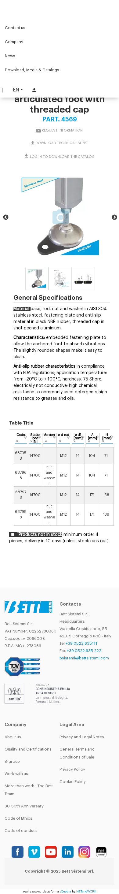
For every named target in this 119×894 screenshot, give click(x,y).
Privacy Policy (72, 769)
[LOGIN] (33, 90)
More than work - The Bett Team (29, 790)
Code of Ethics (18, 818)
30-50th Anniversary (24, 806)
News (10, 56)
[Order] (25, 437)
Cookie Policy (73, 782)
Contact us (15, 28)
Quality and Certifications (28, 749)
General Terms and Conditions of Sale (77, 753)
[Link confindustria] (37, 693)
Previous (6, 217)
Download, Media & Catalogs (32, 70)
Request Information (62, 130)
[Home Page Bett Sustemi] (12, 7)
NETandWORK (86, 891)
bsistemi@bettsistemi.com (84, 658)
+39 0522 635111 (81, 643)
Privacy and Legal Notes (82, 737)
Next (114, 217)
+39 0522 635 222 (84, 651)
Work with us (16, 774)
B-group (12, 761)
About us (13, 737)
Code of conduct (21, 831)
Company (14, 42)
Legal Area (72, 724)
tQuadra (65, 891)
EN (16, 89)
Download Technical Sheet (61, 142)
